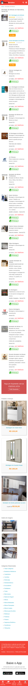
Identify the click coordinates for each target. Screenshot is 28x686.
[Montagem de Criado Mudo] (14, 425)
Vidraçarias (7, 628)
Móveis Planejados (9, 605)
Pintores (6, 619)
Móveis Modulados (9, 602)
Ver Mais (12, 35)
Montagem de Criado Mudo (14, 427)
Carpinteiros (7, 574)
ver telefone (19, 28)
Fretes (6, 591)
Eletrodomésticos (8, 582)
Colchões (6, 577)
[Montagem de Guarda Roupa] (14, 463)
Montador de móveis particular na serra (14, 503)
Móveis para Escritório (10, 611)
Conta (25, 683)
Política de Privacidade (20, 651)
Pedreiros (6, 616)
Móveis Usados (8, 608)
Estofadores (7, 588)
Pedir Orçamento (14, 389)
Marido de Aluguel (9, 597)
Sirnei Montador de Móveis (16, 40)
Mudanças (7, 613)
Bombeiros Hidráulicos (10, 571)
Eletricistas (7, 580)
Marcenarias (7, 594)
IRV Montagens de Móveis (16, 15)
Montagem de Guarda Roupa (14, 465)
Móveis (6, 599)
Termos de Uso (10, 651)
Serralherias (7, 625)
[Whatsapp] (17, 31)
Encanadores (7, 585)
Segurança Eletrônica (9, 622)
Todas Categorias (8, 568)
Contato (3, 651)
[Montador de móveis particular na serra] (14, 500)
